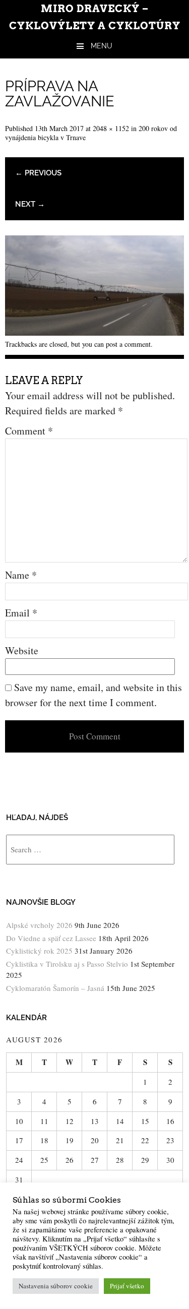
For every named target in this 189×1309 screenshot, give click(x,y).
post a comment (128, 344)
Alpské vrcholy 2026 (39, 925)
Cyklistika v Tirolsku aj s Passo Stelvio (67, 964)
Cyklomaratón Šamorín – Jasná (55, 988)
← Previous (38, 172)
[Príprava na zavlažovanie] (94, 332)
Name (21, 575)
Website (21, 650)
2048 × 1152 (111, 128)
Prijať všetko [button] (127, 1285)
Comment (29, 431)
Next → (30, 204)
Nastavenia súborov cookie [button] (56, 1285)
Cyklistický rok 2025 (39, 951)
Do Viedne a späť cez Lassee (51, 938)
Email (21, 612)
